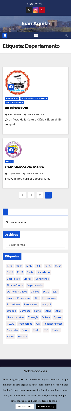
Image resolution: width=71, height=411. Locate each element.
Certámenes (42, 278)
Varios (9, 161)
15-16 (10, 266)
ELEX (55, 291)
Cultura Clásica (14, 102)
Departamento (35, 285)
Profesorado (25, 323)
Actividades (12, 98)
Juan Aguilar (35, 24)
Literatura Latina (15, 317)
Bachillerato (13, 278)
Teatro (36, 330)
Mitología (33, 317)
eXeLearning (31, 304)
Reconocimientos (53, 323)
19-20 (48, 266)
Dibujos (35, 291)
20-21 (58, 266)
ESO (36, 298)
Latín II (58, 310)
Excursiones (13, 304)
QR (38, 323)
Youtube (22, 336)
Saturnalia (12, 330)
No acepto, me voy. (46, 406)
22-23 (20, 272)
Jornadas (25, 310)
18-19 (38, 266)
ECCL (46, 291)
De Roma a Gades (17, 291)
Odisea (46, 317)
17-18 (29, 266)
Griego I (46, 304)
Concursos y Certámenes (34, 98)
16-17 (19, 266)
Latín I (48, 310)
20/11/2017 (14, 173)
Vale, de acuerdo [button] (25, 406)
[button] (66, 35)
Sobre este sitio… (17, 222)
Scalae (25, 330)
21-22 (10, 272)
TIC (46, 330)
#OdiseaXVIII (16, 108)
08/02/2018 (15, 114)
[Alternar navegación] (36, 35)
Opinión (58, 317)
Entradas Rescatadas (18, 298)
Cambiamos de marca (24, 167)
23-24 (30, 272)
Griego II (11, 310)
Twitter (55, 330)
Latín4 (37, 310)
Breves (28, 278)
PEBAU (11, 323)
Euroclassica (49, 298)
